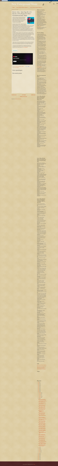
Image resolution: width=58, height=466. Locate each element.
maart (39, 449)
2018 (38, 391)
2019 (38, 390)
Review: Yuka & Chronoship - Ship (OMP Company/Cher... (42, 430)
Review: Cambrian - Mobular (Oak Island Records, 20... (42, 407)
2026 (38, 382)
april (39, 448)
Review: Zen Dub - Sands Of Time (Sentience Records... (42, 428)
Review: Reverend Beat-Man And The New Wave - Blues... (42, 399)
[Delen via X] (27, 66)
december (40, 392)
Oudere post (33, 94)
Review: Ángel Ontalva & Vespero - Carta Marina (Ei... (42, 417)
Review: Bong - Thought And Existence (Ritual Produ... (41, 426)
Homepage (24, 94)
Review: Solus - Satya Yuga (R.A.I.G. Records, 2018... (42, 421)
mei (39, 447)
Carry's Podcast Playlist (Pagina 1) (22, 7)
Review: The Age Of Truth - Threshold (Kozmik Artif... (41, 440)
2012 (38, 459)
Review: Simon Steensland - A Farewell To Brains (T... (42, 445)
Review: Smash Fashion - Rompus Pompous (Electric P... (42, 415)
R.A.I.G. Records (16, 67)
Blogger (34, 464)
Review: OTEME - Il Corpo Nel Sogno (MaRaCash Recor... (42, 443)
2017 (38, 453)
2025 (38, 383)
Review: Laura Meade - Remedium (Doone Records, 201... (42, 432)
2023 (38, 385)
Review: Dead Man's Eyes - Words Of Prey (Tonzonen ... (42, 423)
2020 (38, 389)
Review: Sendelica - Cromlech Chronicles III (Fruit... (42, 403)
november (40, 393)
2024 (38, 384)
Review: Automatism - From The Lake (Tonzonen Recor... (42, 401)
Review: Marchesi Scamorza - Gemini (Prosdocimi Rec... (42, 409)
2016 (38, 454)
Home (14, 7)
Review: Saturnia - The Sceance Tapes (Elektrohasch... (42, 419)
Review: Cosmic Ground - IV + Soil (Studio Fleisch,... (42, 436)
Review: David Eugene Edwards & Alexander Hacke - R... (42, 442)
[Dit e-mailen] (25, 66)
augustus (40, 397)
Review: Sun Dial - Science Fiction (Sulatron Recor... (41, 413)
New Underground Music (24, 4)
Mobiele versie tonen (23, 96)
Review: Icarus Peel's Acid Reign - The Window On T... (42, 434)
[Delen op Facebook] (28, 66)
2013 (38, 458)
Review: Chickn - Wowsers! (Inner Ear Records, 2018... (42, 424)
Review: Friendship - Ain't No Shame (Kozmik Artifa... (41, 438)
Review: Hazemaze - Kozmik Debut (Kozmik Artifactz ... (42, 405)
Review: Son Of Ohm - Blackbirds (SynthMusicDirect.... (41, 411)
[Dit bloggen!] (26, 66)
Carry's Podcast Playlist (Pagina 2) (36, 7)
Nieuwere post (14, 94)
